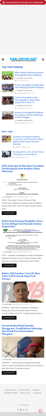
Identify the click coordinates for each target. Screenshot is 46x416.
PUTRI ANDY (8, 197)
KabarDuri (25, 405)
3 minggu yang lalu (21, 147)
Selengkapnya (9, 213)
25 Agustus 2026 (21, 252)
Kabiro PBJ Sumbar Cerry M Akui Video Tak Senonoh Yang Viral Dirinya (21, 276)
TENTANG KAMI (10, 390)
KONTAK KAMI (24, 390)
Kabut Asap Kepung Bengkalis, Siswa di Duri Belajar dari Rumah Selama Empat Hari (22, 224)
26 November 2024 (23, 93)
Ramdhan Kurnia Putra (24, 78)
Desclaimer (37, 393)
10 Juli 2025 (20, 81)
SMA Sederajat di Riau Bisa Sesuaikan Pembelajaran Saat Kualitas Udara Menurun (23, 169)
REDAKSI (36, 390)
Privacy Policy (25, 393)
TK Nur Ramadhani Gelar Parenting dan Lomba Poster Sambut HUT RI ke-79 (27, 100)
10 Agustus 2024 (22, 108)
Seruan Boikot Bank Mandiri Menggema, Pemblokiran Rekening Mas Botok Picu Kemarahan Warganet (22, 329)
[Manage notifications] (40, 411)
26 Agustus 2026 (21, 197)
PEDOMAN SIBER (10, 393)
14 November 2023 (23, 123)
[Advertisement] (23, 32)
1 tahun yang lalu (21, 157)
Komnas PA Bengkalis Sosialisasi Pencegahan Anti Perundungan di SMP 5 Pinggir (29, 114)
